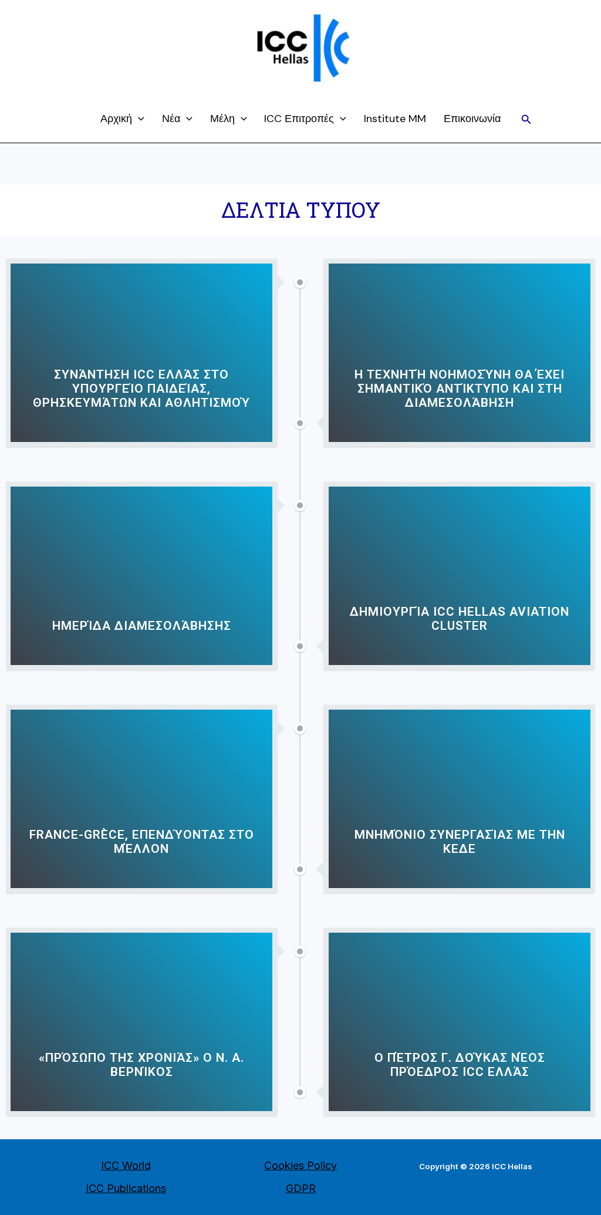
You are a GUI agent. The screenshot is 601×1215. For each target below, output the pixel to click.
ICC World (126, 1165)
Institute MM (395, 119)
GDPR (301, 1188)
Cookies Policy (300, 1165)
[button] (526, 119)
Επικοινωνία (472, 119)
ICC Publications (126, 1188)
